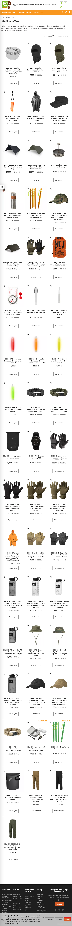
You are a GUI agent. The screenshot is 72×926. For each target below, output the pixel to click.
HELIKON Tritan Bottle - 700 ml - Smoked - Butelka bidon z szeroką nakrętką (13, 604)
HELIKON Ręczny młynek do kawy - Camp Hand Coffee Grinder (12, 215)
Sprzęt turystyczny (25, 12)
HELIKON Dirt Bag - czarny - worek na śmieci (12, 457)
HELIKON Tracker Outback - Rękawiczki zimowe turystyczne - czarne (13, 507)
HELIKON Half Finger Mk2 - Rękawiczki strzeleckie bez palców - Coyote (36, 555)
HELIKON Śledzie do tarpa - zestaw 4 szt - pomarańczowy (36, 215)
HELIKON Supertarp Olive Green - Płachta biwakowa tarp (36, 167)
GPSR (26, 910)
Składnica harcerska (9, 12)
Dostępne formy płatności (28, 906)
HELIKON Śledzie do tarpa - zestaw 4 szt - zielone (59, 748)
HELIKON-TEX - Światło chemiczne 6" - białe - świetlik (59, 312)
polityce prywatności (12, 923)
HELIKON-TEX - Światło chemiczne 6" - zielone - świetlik (13, 409)
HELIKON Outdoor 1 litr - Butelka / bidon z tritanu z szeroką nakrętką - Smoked (13, 701)
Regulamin (17, 903)
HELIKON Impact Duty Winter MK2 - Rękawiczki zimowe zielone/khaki (36, 264)
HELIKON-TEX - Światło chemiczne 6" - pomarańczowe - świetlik (36, 361)
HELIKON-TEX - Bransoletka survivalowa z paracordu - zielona (59, 409)
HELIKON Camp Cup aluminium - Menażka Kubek (13, 797)
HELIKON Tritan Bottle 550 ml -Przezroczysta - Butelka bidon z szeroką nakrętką (59, 604)
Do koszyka (13, 83)
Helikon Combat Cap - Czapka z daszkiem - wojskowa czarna (59, 118)
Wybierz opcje (36, 277)
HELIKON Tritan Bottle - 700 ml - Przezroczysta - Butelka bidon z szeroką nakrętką (36, 604)
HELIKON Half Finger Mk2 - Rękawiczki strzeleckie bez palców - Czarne (59, 555)
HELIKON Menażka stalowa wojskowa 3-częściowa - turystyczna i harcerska (13, 71)
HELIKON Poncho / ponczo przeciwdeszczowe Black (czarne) (36, 118)
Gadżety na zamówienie (41, 903)
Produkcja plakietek (40, 895)
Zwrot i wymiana (28, 901)
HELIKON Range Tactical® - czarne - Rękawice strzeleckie (59, 458)
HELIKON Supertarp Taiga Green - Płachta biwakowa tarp (12, 264)
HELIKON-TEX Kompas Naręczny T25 (36, 457)
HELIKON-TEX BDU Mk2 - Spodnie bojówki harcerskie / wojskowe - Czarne (59, 798)
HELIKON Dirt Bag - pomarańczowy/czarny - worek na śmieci (59, 264)
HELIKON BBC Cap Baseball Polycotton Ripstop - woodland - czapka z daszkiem (59, 216)
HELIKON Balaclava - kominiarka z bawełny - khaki (59, 70)
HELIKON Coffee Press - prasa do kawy (59, 166)
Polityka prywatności (17, 906)
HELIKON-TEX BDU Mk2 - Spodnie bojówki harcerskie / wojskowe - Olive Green (13, 847)
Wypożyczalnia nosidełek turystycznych (41, 911)
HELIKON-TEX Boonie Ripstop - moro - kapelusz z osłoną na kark (59, 653)
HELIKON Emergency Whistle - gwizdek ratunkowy (12, 118)
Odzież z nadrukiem (40, 899)
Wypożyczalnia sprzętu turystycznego (7, 896)
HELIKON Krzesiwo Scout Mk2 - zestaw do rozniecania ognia (36, 749)
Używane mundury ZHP (41, 907)
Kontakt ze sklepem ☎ (17, 895)
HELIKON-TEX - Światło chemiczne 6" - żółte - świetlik (59, 361)
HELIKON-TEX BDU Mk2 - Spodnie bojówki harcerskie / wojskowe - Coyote (36, 798)
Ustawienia (49, 919)
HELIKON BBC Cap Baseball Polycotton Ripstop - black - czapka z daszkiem (36, 701)
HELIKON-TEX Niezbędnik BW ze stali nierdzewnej (36, 311)
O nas (15, 901)
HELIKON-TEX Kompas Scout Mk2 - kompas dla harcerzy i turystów (13, 312)
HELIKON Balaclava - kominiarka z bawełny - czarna (36, 70)
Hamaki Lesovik (7, 900)
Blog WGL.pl (17, 909)
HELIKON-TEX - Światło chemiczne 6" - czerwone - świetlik (12, 361)
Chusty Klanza (6, 906)
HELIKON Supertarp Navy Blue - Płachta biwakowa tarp (12, 167)
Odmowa (59, 919)
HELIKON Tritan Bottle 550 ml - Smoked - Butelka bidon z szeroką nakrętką (12, 652)
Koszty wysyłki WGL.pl (29, 897)
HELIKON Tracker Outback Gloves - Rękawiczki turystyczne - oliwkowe (59, 507)
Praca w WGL (17, 898)
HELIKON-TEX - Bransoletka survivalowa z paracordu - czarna (36, 409)
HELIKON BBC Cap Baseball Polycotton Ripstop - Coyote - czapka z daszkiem (59, 701)
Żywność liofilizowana (6, 909)
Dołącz (59, 904)
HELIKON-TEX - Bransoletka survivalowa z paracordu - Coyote (13, 749)
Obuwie (36, 12)
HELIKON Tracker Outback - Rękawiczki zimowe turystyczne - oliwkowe (36, 507)
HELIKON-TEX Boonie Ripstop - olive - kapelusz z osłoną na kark (36, 653)
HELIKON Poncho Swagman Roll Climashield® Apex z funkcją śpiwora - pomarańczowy (12, 557)
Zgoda (67, 919)
